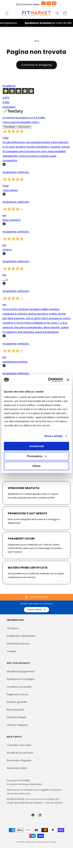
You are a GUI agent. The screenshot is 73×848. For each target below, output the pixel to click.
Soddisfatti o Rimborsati (21, 636)
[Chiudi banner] (68, 380)
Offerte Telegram (17, 725)
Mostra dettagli (53, 436)
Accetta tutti (36, 446)
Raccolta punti (15, 709)
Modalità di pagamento (21, 671)
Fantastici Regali (16, 717)
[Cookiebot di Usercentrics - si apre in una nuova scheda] (48, 380)
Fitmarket (30, 842)
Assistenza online (17, 768)
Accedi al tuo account (20, 752)
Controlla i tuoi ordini (19, 745)
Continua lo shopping (36, 65)
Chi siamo (13, 628)
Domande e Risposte (19, 760)
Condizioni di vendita (19, 687)
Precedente (9, 127)
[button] (7, 13)
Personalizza (34, 456)
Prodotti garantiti (17, 702)
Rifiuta (36, 465)
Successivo (24, 127)
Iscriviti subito (34, 610)
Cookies (11, 651)
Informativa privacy (18, 643)
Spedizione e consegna (20, 679)
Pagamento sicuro (18, 694)
